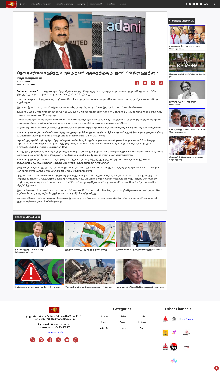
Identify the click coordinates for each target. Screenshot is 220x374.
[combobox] (208, 4)
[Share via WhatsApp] (153, 84)
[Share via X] (145, 84)
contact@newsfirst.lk (54, 332)
